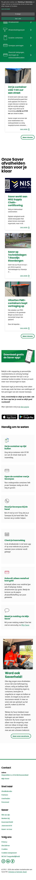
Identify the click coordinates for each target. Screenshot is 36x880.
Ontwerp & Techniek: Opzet (18, 872)
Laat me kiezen (5, 9)
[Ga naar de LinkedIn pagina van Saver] (8, 861)
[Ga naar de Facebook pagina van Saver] (12, 861)
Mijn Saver (25, 625)
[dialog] (18, 11)
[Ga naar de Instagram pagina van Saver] (3, 861)
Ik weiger (18, 14)
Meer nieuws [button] (28, 137)
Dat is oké (18, 18)
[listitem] (18, 22)
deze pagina (24, 407)
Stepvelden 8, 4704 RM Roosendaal (14, 775)
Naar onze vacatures (21, 736)
